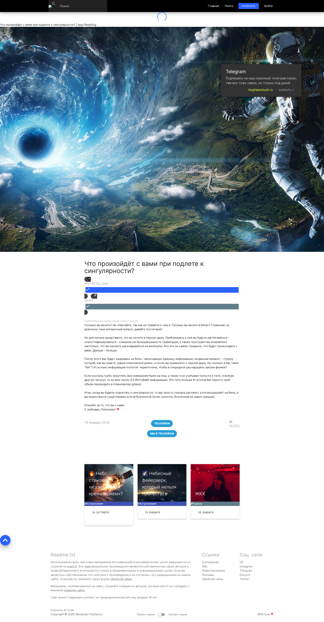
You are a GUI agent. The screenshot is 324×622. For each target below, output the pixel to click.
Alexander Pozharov (88, 614)
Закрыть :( (286, 90)
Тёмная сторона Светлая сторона (162, 614)
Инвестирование (213, 570)
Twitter (244, 579)
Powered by (62, 610)
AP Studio (69, 610)
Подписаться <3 (260, 90)
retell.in (72, 566)
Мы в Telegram (162, 433)
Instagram (246, 566)
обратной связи (121, 579)
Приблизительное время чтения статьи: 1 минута (111, 321)
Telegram (162, 423)
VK (241, 562)
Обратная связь (212, 579)
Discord (245, 575)
